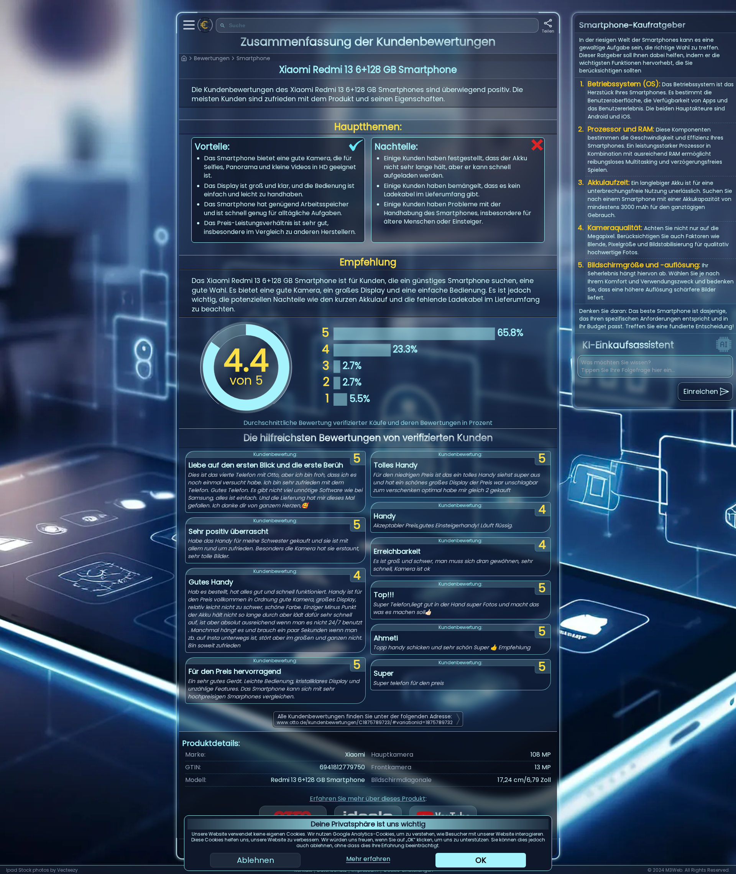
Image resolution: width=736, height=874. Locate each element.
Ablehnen (255, 860)
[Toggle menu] (189, 24)
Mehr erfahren (368, 858)
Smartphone (253, 58)
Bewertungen (212, 58)
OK (480, 860)
